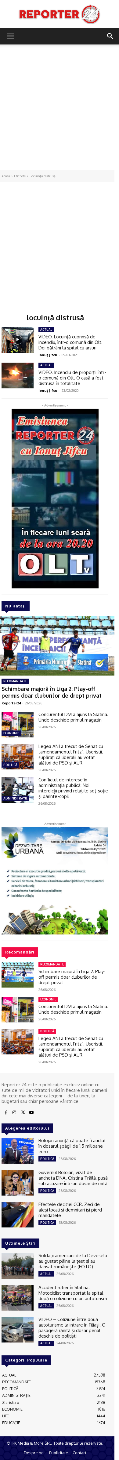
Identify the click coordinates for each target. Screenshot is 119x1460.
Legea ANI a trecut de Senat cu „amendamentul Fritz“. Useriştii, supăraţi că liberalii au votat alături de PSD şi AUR (70, 754)
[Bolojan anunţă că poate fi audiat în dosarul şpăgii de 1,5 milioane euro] (18, 1151)
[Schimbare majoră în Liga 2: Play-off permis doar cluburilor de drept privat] (18, 975)
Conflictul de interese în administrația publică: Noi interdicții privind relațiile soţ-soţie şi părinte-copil (73, 788)
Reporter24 (11, 703)
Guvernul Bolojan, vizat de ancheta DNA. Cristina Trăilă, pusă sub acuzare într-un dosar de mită (73, 1177)
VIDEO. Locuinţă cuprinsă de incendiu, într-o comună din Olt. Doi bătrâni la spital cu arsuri (70, 342)
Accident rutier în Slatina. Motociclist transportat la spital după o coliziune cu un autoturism (72, 1293)
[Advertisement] (59, 107)
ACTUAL (46, 329)
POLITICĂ (10, 765)
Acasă (6, 176)
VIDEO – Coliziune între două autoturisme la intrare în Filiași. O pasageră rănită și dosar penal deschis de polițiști (72, 1327)
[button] (10, 36)
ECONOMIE (11, 733)
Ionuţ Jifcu (47, 354)
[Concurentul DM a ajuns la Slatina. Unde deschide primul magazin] (18, 725)
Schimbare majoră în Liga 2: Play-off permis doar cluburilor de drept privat (52, 692)
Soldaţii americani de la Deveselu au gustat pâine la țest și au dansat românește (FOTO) (72, 1261)
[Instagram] (14, 1112)
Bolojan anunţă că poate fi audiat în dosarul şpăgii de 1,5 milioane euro (72, 1146)
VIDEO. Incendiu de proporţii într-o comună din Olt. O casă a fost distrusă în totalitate (72, 377)
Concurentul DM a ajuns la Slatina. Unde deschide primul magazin (73, 717)
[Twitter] (23, 1112)
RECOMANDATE (15, 681)
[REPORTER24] (59, 14)
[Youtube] (31, 1112)
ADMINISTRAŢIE (15, 798)
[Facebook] (6, 1112)
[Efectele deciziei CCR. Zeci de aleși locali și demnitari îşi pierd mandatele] (18, 1214)
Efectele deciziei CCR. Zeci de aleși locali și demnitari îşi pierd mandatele (70, 1209)
